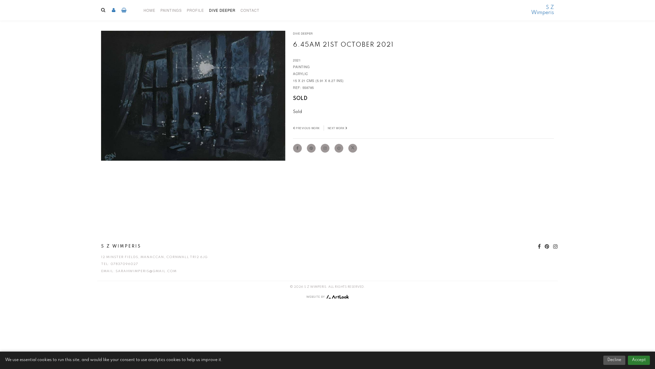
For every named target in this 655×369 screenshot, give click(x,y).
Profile (195, 10)
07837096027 (124, 264)
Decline (614, 360)
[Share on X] (352, 148)
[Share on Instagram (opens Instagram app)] (325, 148)
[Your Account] (113, 10)
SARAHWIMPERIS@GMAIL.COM (146, 271)
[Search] (103, 8)
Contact (250, 10)
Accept (639, 360)
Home (149, 10)
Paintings (171, 10)
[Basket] (123, 10)
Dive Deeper (222, 10)
